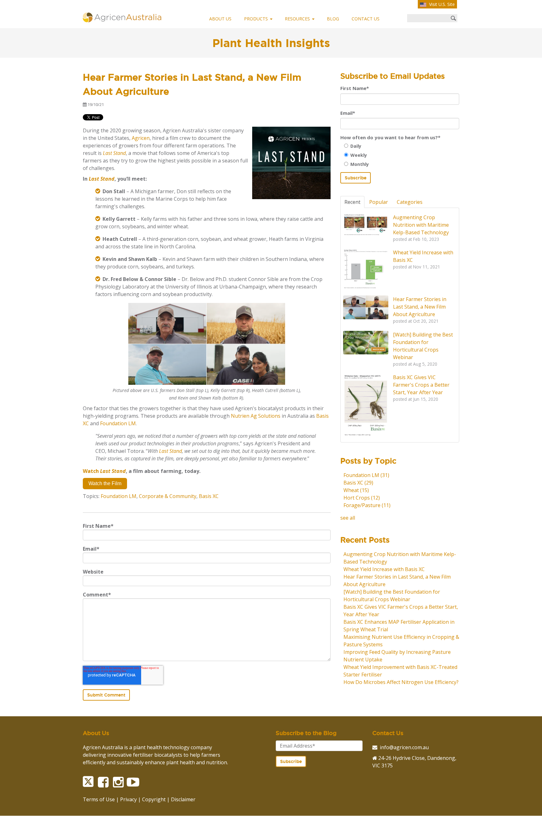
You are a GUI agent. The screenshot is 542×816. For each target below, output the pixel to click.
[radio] (401, 146)
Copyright (154, 799)
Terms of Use (99, 799)
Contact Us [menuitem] (366, 19)
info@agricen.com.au (404, 747)
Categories (409, 202)
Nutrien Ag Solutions (255, 415)
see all (347, 517)
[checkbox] (399, 155)
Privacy (128, 799)
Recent (352, 202)
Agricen (141, 138)
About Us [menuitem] (220, 19)
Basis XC (209, 496)
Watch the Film (104, 483)
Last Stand (170, 451)
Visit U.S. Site (441, 4)
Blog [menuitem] (333, 19)
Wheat (356, 490)
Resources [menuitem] (297, 19)
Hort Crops (361, 497)
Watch (104, 471)
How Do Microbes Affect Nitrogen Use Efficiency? (401, 682)
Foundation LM (118, 423)
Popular (378, 202)
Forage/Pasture (367, 505)
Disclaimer (183, 799)
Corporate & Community (167, 496)
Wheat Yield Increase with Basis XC (384, 569)
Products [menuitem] (256, 19)
